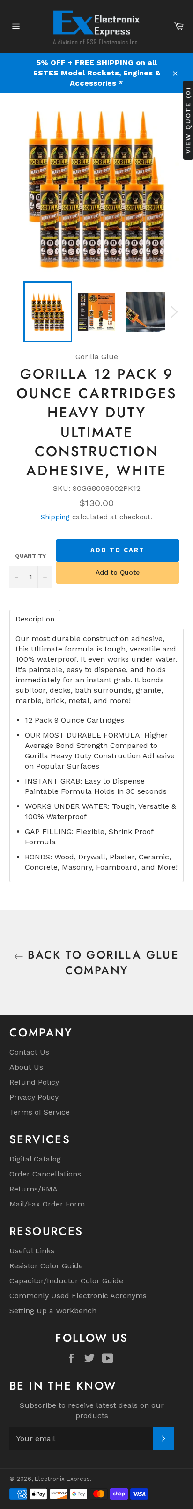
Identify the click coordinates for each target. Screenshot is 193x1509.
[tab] (34, 619)
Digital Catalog (35, 1158)
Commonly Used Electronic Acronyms (78, 1295)
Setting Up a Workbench (52, 1310)
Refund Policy (34, 1082)
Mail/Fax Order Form (47, 1203)
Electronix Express (62, 1478)
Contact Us (29, 1052)
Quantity (30, 556)
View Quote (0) (188, 120)
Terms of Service (39, 1112)
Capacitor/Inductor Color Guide (66, 1280)
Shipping (55, 517)
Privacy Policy (34, 1097)
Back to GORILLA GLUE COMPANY (101, 962)
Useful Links (31, 1250)
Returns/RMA (33, 1188)
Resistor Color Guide (46, 1265)
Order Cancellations (45, 1173)
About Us (26, 1067)
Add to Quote (118, 572)
